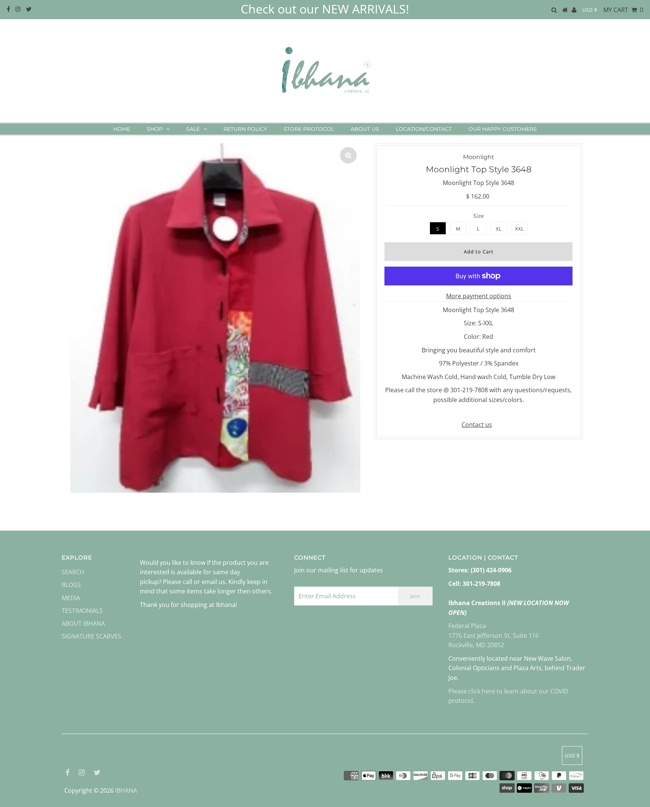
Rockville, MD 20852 (476, 645)
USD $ (589, 9)
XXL (519, 228)
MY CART (623, 10)
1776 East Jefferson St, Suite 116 (493, 635)
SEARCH (73, 572)
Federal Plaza (467, 626)
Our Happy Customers (502, 129)
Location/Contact (424, 129)
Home (121, 129)
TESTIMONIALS (82, 611)
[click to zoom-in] (348, 155)
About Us (365, 129)
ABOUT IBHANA (83, 623)
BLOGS (71, 585)
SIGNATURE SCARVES (91, 636)
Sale (193, 129)
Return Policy (245, 129)
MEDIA (71, 598)
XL (498, 228)
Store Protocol (309, 129)
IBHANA (126, 790)
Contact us (477, 424)
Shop (154, 129)
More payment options (478, 296)
